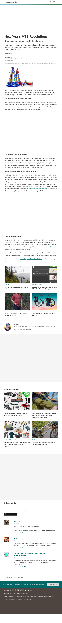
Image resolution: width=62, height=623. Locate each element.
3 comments (10, 60)
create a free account (18, 510)
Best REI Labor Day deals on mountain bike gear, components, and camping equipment (17, 444)
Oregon (34, 439)
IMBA (11, 242)
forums (11, 249)
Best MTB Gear (38, 596)
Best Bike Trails (21, 596)
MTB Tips (10, 32)
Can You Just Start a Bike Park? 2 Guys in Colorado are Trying (17, 288)
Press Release (36, 410)
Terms (26, 599)
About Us (12, 593)
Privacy (30, 599)
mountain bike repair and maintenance (37, 188)
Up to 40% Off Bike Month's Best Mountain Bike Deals (44, 314)
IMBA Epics (30, 596)
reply (21, 532)
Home (6, 32)
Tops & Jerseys (8, 311)
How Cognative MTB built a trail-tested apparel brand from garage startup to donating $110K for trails (44, 415)
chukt (15, 521)
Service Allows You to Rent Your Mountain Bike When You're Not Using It (44, 288)
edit (25, 566)
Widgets (25, 593)
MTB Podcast (12, 596)
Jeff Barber (9, 57)
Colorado (7, 284)
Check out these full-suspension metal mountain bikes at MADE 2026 (43, 443)
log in (9, 510)
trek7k (16, 538)
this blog (52, 247)
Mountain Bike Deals (48, 596)
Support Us (19, 593)
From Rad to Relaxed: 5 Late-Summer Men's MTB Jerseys (16, 314)
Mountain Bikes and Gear (38, 284)
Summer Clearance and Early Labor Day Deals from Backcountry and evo (16, 414)
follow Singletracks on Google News (31, 259)
